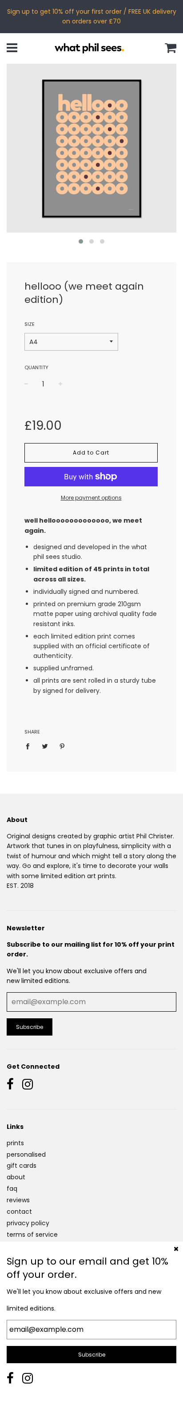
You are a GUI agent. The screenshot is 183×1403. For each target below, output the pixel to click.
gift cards (21, 1165)
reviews (18, 1200)
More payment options (91, 497)
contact (19, 1211)
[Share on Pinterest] (62, 746)
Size (29, 324)
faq (12, 1188)
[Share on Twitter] (45, 746)
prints (15, 1143)
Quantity (36, 367)
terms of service (32, 1234)
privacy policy (28, 1223)
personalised (26, 1154)
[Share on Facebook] (30, 746)
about (16, 1177)
